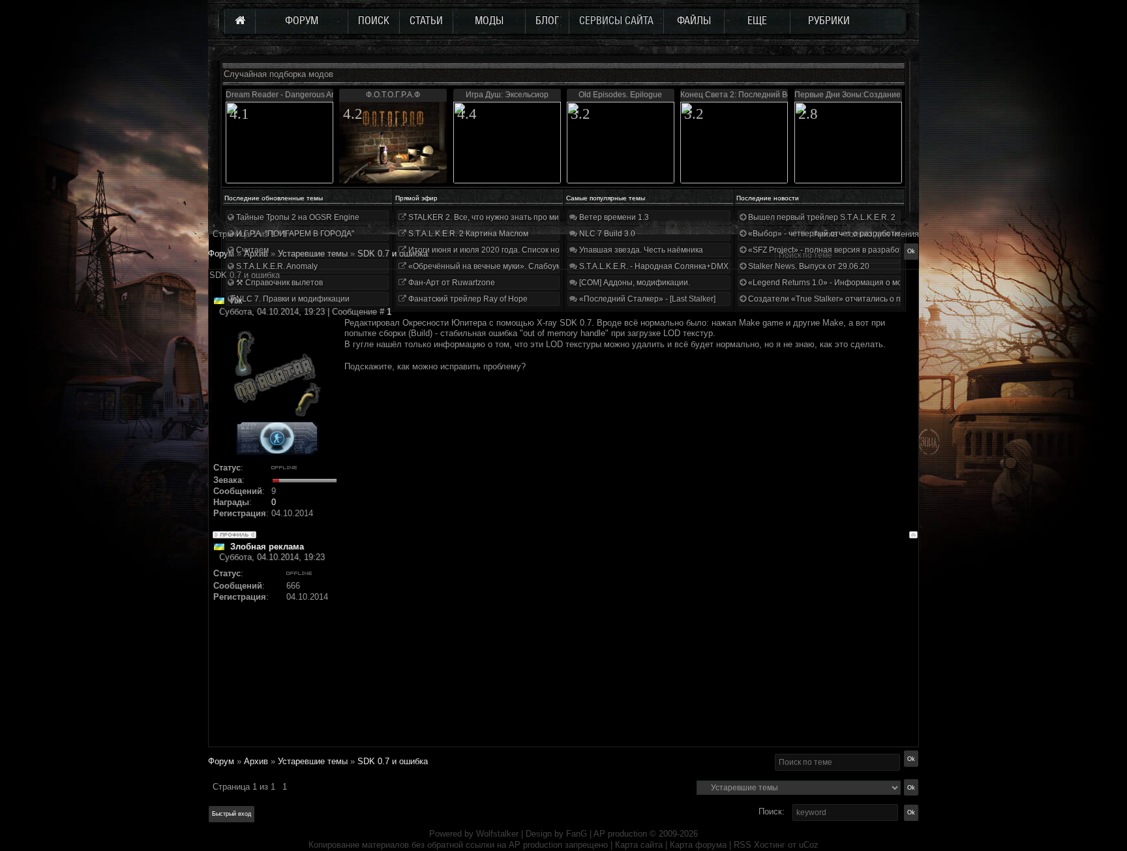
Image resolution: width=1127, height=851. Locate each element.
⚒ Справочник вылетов (278, 282)
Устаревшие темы (313, 761)
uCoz (809, 845)
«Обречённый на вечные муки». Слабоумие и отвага (504, 266)
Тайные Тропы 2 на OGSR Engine (296, 217)
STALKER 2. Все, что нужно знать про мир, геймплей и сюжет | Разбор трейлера (556, 217)
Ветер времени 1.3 (613, 217)
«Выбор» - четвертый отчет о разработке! (825, 233)
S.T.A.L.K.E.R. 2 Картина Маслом (467, 233)
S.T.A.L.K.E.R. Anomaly (276, 266)
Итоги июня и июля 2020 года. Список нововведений (504, 250)
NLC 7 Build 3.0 (606, 233)
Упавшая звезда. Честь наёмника (640, 250)
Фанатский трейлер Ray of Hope (467, 298)
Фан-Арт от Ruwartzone (450, 282)
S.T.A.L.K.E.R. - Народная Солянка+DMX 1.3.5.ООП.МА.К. (683, 266)
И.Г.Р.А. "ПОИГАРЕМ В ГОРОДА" (294, 233)
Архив (256, 761)
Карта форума (698, 845)
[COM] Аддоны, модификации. (633, 282)
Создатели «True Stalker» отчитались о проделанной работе (860, 298)
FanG (578, 834)
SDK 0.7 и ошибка (392, 253)
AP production (620, 834)
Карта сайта (639, 845)
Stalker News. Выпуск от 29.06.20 (807, 266)
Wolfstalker (497, 834)
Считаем (251, 250)
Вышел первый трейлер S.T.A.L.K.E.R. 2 (820, 217)
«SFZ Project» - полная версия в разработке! (829, 250)
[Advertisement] (631, 654)
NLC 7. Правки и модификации (292, 298)
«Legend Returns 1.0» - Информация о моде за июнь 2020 (854, 282)
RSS (742, 845)
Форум (221, 253)
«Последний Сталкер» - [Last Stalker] (646, 298)
